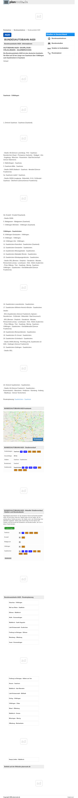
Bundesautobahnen (58, 38)
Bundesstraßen (57, 43)
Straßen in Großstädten (59, 48)
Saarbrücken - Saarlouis (23, 399)
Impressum (71, 797)
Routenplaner (56, 53)
